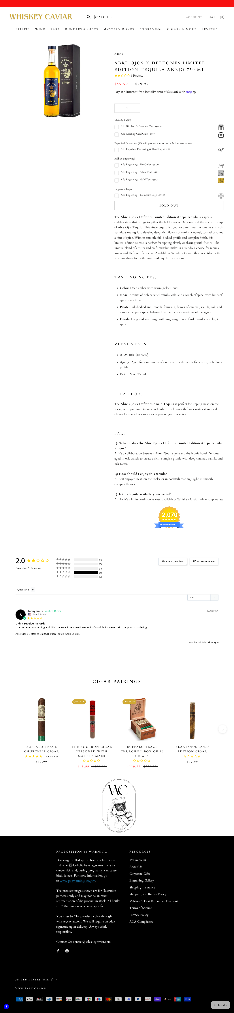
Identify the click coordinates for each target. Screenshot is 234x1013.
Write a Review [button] (206, 561)
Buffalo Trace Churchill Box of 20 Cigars (142, 751)
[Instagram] (67, 950)
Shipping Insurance (142, 887)
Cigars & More (182, 29)
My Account (137, 860)
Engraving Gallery (141, 880)
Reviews (210, 29)
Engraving (150, 29)
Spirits (23, 29)
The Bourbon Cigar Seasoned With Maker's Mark (92, 751)
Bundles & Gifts (81, 29)
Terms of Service (140, 908)
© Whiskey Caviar (30, 988)
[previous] (11, 729)
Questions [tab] (23, 589)
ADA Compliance (141, 922)
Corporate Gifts (139, 874)
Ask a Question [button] (174, 561)
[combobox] (135, 17)
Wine (40, 29)
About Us (135, 867)
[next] (222, 729)
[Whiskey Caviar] (41, 17)
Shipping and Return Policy (147, 894)
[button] (210, 642)
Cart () (217, 17)
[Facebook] (57, 950)
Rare (55, 29)
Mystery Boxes (118, 29)
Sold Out (169, 205)
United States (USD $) (34, 979)
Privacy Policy (138, 915)
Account (194, 17)
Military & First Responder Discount (153, 901)
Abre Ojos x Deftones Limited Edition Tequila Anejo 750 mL (48, 633)
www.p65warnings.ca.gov (77, 881)
